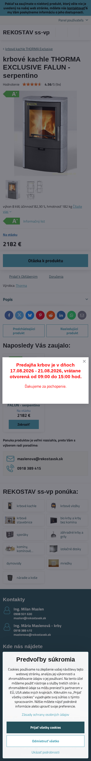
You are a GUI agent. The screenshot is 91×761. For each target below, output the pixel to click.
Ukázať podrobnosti (45, 752)
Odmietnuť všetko (45, 740)
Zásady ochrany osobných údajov (45, 714)
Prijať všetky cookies (45, 727)
